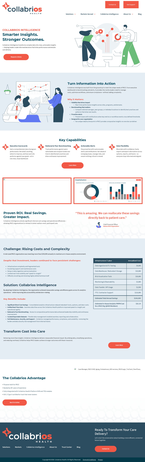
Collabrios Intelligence (109, 14)
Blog (140, 14)
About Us (127, 14)
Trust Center (67, 447)
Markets (18, 447)
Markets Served (87, 14)
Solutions (69, 14)
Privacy (100, 460)
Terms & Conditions (89, 460)
